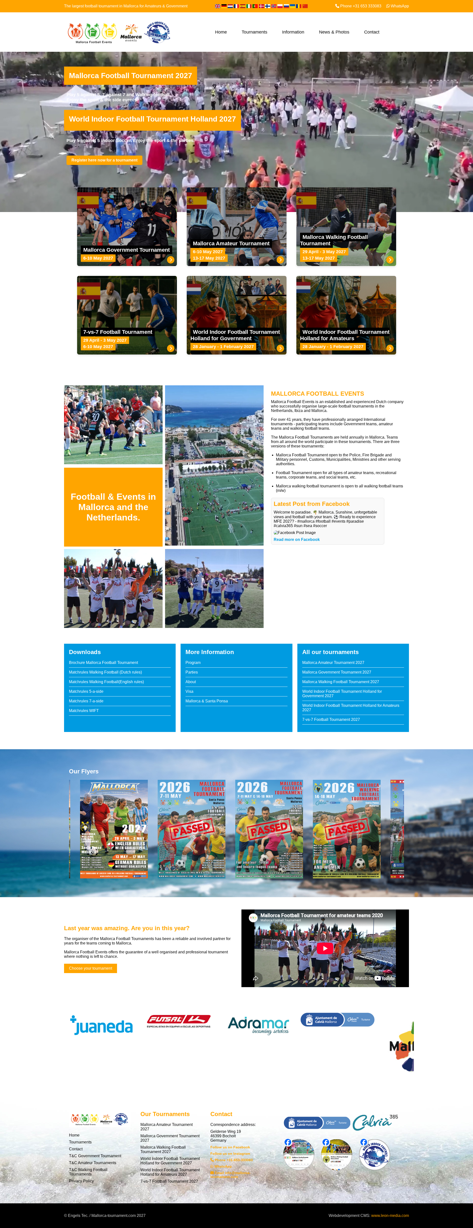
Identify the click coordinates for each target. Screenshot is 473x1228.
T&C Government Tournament (95, 1156)
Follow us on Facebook (230, 1147)
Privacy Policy (81, 1181)
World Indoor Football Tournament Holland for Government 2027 (170, 1161)
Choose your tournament (90, 968)
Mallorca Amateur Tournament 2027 (333, 662)
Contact (371, 32)
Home (221, 32)
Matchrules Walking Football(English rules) (106, 682)
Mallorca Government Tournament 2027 (336, 672)
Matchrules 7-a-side (86, 701)
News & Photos (334, 32)
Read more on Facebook (297, 539)
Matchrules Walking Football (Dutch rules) (105, 672)
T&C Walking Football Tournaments (88, 1172)
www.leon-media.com (390, 1215)
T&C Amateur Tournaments (92, 1163)
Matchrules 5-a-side (86, 691)
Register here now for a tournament (104, 160)
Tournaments (254, 32)
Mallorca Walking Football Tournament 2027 (340, 682)
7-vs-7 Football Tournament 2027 (331, 719)
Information (293, 32)
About (191, 682)
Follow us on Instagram (230, 1154)
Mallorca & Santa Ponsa (207, 701)
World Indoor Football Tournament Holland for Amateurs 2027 (170, 1172)
